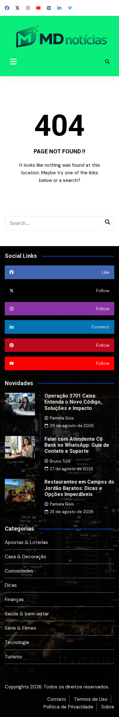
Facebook (7, 8)
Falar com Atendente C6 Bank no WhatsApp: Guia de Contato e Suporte (76, 445)
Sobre (107, 707)
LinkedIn (59, 8)
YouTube (38, 8)
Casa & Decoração (25, 556)
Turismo (13, 656)
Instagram (28, 8)
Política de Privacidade (68, 707)
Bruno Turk (60, 461)
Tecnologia (17, 642)
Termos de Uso (91, 699)
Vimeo (70, 8)
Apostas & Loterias (26, 542)
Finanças (14, 599)
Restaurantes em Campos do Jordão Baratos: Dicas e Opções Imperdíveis (79, 488)
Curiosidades (19, 571)
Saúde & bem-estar (27, 614)
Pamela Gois (62, 418)
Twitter (17, 8)
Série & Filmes (20, 628)
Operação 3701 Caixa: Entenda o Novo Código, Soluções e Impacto (73, 402)
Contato (56, 699)
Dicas (11, 585)
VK (49, 8)
